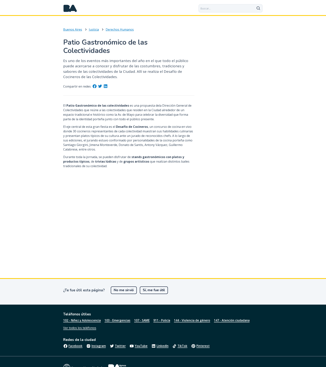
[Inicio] (70, 8)
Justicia (94, 29)
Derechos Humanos (120, 29)
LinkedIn (162, 346)
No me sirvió (124, 290)
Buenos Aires (72, 29)
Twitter (120, 346)
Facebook (75, 346)
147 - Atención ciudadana (232, 320)
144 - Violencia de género (192, 320)
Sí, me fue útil (154, 290)
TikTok (182, 346)
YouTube (141, 346)
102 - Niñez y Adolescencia (82, 320)
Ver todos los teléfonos (79, 328)
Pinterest (203, 346)
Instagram (98, 346)
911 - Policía (161, 320)
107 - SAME (142, 320)
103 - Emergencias (117, 320)
